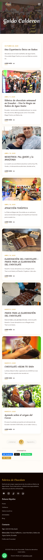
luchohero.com (27, 556)
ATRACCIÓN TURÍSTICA (16, 208)
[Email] (18, 493)
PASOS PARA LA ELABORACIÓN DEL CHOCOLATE (20, 314)
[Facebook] (4, 493)
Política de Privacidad (8, 539)
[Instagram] (8, 493)
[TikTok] (13, 493)
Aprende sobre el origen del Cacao (18, 416)
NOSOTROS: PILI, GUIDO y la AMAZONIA (19, 158)
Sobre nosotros (7, 511)
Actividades (5, 515)
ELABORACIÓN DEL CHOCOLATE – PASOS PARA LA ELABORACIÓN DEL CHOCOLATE (21, 262)
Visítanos (5, 507)
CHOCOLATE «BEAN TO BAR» (19, 366)
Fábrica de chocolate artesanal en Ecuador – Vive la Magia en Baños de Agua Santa (20, 103)
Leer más (8, 63)
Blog (3, 518)
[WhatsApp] (23, 493)
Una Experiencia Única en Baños (21, 49)
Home (4, 504)
